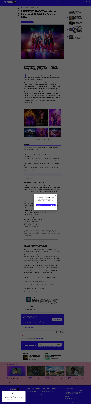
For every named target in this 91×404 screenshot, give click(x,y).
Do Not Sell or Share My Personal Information (13, 399)
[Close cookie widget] (24, 392)
